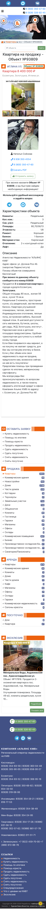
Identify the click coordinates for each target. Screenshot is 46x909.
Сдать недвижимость (15, 875)
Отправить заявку (24, 176)
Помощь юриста (12, 868)
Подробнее (36, 704)
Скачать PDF (19, 170)
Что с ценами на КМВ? (15, 891)
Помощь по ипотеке (14, 865)
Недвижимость (11, 858)
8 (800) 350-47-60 (35, 9)
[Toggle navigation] (2, 11)
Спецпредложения (13, 888)
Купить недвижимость (15, 861)
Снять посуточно (12, 884)
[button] (23, 94)
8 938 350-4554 (22, 159)
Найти (41, 48)
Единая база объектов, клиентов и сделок (28, 906)
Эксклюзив (9, 894)
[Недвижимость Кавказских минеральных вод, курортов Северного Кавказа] (2, 42)
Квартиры (11, 42)
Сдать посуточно (12, 878)
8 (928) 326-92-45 (36, 12)
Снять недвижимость (15, 881)
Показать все (37, 710)
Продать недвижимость (16, 871)
